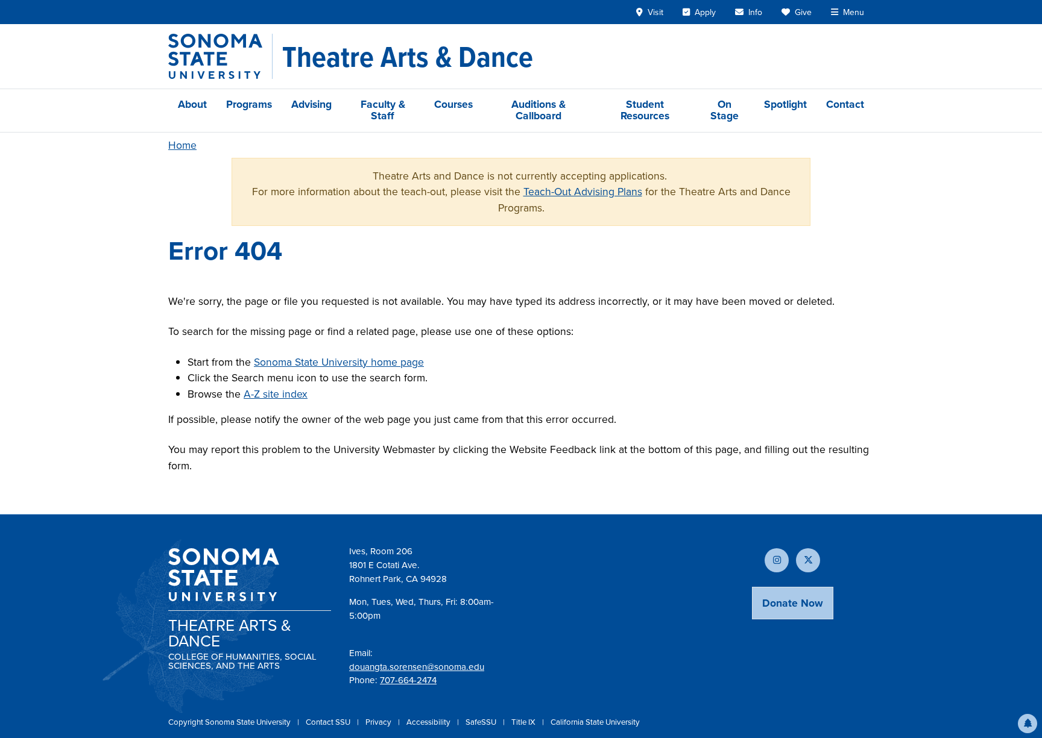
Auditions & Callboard (538, 110)
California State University (595, 722)
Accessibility (429, 722)
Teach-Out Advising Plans (582, 191)
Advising (311, 104)
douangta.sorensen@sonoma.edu (416, 667)
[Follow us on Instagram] (777, 560)
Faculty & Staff (383, 110)
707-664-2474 (408, 680)
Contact (845, 104)
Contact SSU (329, 722)
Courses (453, 104)
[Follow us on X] (808, 560)
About (192, 104)
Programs (249, 104)
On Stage (724, 110)
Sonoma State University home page (339, 362)
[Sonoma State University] (220, 56)
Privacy (379, 722)
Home (182, 145)
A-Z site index (276, 394)
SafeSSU (482, 722)
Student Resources (644, 110)
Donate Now (792, 603)
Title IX (524, 722)
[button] (1027, 723)
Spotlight (785, 104)
